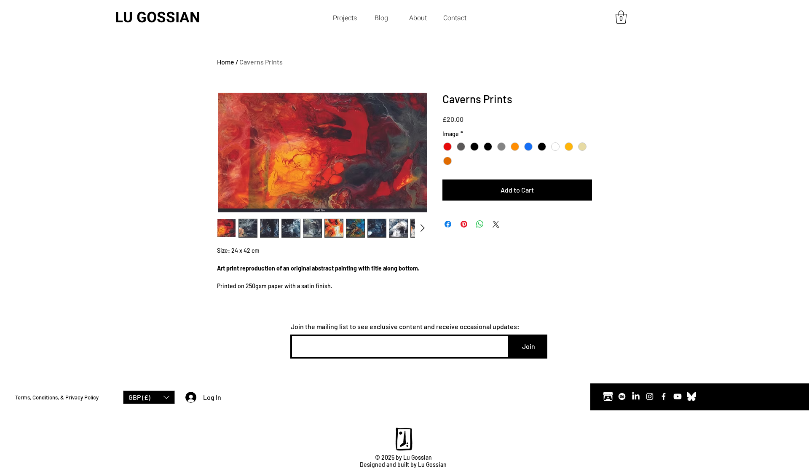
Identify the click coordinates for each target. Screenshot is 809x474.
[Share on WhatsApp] (480, 224)
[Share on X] (496, 224)
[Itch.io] (608, 396)
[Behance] (622, 396)
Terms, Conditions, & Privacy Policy (57, 397)
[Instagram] (649, 396)
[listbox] (149, 397)
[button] (345, 18)
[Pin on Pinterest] (464, 224)
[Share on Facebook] (448, 224)
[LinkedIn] (635, 396)
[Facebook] (663, 396)
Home (225, 62)
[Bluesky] (691, 396)
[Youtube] (677, 396)
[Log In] (188, 397)
